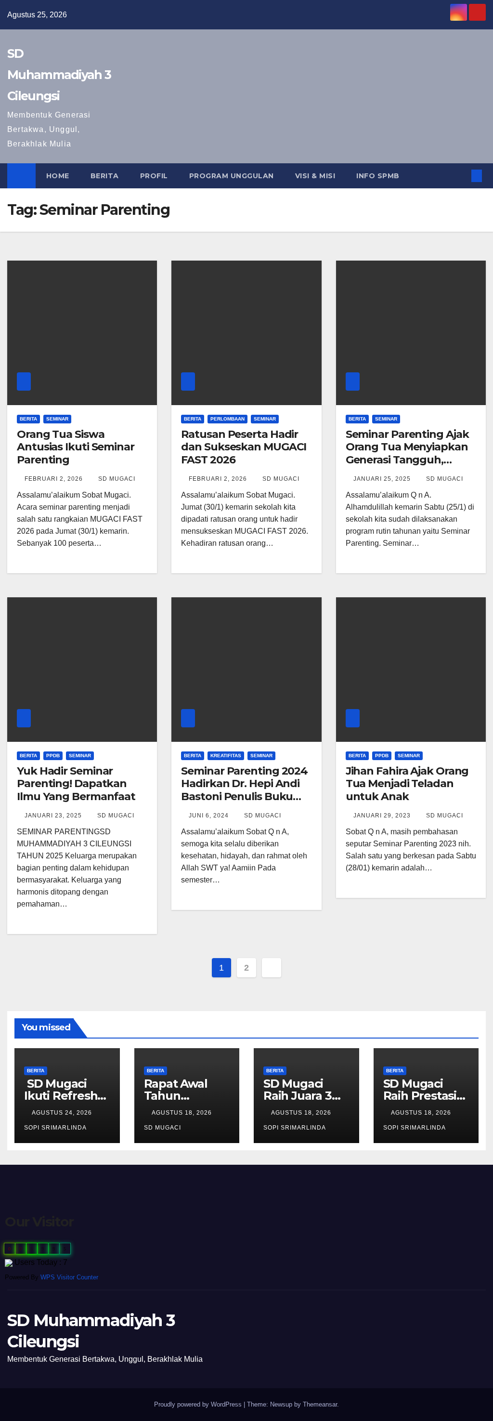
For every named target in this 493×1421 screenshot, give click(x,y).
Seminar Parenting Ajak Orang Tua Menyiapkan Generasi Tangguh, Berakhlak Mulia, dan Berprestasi (407, 460)
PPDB (53, 755)
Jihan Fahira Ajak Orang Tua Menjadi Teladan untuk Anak (407, 783)
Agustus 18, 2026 (183, 1112)
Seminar (57, 418)
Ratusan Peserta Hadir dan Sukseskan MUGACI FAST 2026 (243, 447)
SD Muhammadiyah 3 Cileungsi (59, 74)
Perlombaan (227, 418)
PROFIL (154, 175)
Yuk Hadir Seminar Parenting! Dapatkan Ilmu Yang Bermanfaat (76, 783)
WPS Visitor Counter (69, 1277)
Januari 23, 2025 (54, 815)
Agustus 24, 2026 (63, 1112)
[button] (461, 175)
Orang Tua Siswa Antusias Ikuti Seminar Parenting (75, 447)
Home (57, 175)
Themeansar (320, 1404)
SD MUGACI (116, 478)
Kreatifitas (225, 755)
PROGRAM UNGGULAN (231, 175)
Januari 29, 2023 (383, 815)
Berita (28, 418)
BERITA (105, 175)
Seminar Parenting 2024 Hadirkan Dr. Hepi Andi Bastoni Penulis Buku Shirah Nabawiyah (244, 790)
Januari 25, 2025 (383, 478)
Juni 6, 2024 (210, 815)
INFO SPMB (378, 175)
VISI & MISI (315, 175)
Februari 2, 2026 (55, 478)
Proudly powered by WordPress (199, 1404)
